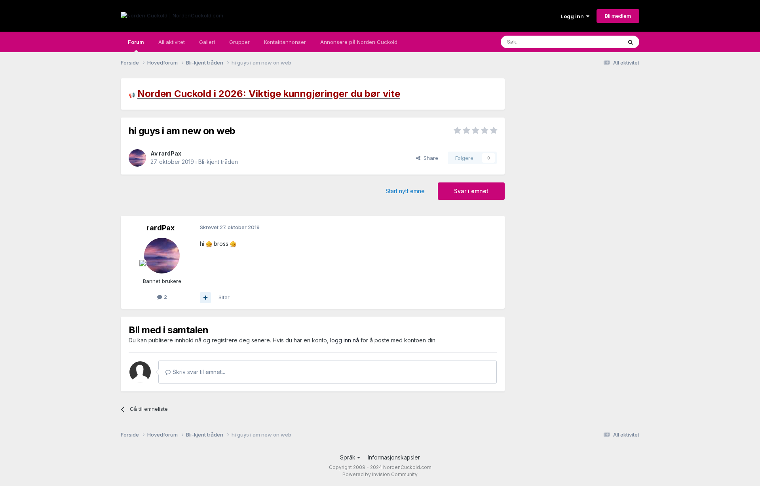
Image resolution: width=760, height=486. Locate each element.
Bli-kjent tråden (218, 161)
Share (429, 158)
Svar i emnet (471, 191)
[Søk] (630, 42)
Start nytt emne (405, 191)
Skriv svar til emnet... (198, 371)
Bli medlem (618, 16)
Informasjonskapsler (394, 457)
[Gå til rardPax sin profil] (137, 158)
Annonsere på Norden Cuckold (358, 42)
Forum (136, 42)
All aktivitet (171, 42)
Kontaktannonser (285, 42)
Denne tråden (595, 42)
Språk (348, 457)
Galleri (207, 42)
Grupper (239, 42)
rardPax (170, 153)
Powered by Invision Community (380, 474)
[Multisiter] (205, 297)
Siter (224, 297)
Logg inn (573, 16)
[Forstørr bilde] (209, 243)
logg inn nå (344, 340)
